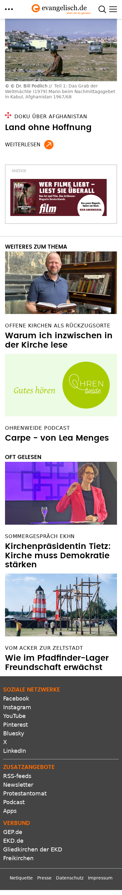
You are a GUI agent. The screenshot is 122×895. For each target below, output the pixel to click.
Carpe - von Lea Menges (57, 438)
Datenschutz (70, 877)
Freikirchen (18, 858)
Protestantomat (25, 793)
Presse (44, 877)
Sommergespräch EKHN (40, 536)
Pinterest (15, 724)
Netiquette (21, 877)
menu (9, 9)
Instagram (17, 707)
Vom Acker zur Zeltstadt (44, 648)
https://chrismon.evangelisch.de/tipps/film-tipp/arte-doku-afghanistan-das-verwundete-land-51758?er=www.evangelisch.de (49, 144)
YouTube (14, 716)
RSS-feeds (17, 776)
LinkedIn (14, 750)
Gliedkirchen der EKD (32, 849)
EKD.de (13, 840)
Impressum (100, 877)
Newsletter (18, 784)
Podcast (14, 802)
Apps (10, 811)
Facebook (16, 698)
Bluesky (13, 733)
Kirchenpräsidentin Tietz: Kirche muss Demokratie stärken (58, 555)
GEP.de (12, 832)
